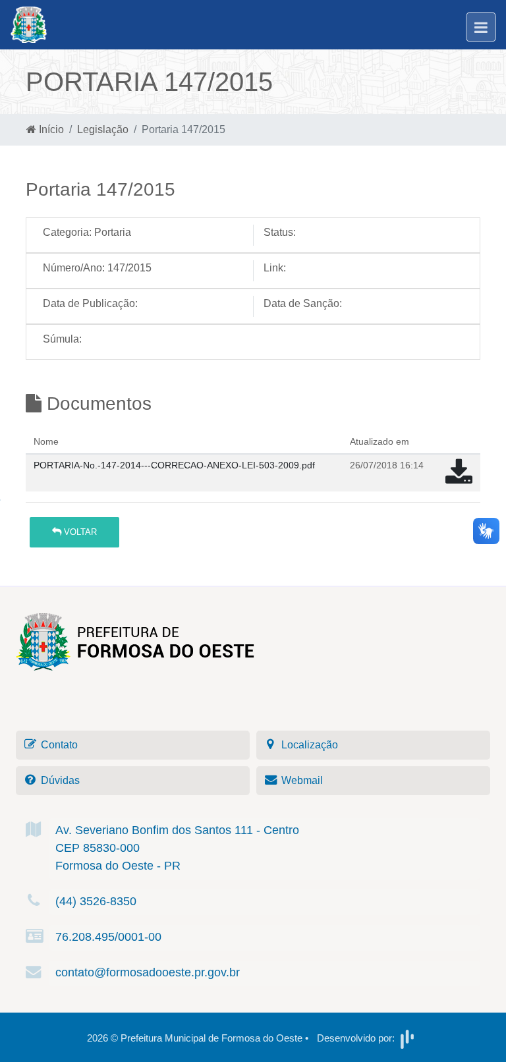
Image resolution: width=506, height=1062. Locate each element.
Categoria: (67, 232)
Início (50, 129)
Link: (275, 267)
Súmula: (62, 339)
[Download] (458, 478)
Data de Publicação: (90, 303)
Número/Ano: (74, 267)
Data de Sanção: (303, 303)
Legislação (102, 129)
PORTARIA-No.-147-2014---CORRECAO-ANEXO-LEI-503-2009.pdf (174, 465)
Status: (280, 232)
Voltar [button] (79, 532)
